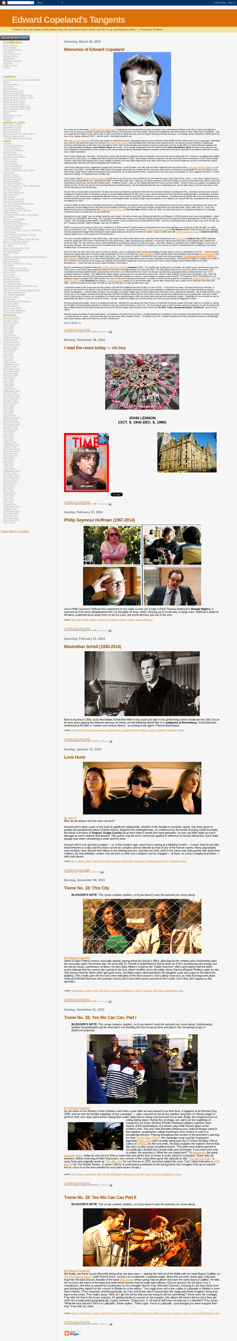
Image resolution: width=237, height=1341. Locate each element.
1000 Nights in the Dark (15, 268)
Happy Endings (146, 254)
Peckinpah (161, 730)
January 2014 (10, 516)
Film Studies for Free (13, 199)
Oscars (101, 620)
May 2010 (8, 436)
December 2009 (11, 425)
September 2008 (11, 391)
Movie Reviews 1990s (14, 104)
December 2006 (11, 344)
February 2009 (10, 402)
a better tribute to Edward (95, 178)
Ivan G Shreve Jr (11, 54)
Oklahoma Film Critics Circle (17, 264)
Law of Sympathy (12, 228)
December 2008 (11, 398)
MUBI (6, 255)
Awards (74, 730)
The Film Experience (13, 193)
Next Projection (11, 259)
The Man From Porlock (14, 244)
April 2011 (8, 460)
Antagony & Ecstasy (13, 150)
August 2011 (9, 469)
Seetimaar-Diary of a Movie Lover (20, 286)
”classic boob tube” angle (204, 278)
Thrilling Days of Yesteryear (102, 129)
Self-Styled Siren (11, 288)
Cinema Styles (10, 164)
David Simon (90, 1174)
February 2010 (10, 429)
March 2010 (9, 431)
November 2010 (11, 449)
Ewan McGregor (113, 861)
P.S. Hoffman (112, 620)
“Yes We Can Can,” (200, 1158)
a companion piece (114, 281)
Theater (131, 620)
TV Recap (147, 991)
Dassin (89, 730)
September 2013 (11, 507)
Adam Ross (9, 59)
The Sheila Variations (14, 295)
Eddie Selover (10, 45)
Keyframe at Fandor (13, 226)
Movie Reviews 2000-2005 (16, 107)
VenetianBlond (10, 306)
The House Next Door (14, 208)
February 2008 (10, 376)
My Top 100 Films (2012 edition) (19, 134)
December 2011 (11, 478)
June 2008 (8, 385)
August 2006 (9, 336)
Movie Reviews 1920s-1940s (18, 95)
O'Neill (85, 620)
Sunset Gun (9, 299)
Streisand (173, 861)
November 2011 (11, 476)
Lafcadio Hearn (73, 1155)
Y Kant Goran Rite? (13, 313)
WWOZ (141, 1143)
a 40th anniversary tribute (187, 232)
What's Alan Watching (14, 310)
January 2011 (10, 453)
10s (72, 861)
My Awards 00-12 (12, 132)
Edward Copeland (12, 61)
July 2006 (8, 333)
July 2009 (8, 413)
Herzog (106, 1174)
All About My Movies (13, 146)
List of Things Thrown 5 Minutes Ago (21, 239)
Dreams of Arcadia (12, 179)
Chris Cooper (98, 861)
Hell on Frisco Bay (12, 206)
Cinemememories (12, 168)
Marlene (135, 730)
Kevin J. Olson (10, 65)
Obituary (93, 620)
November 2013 (11, 511)
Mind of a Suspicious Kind (16, 248)
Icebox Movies (10, 213)
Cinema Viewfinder (13, 166)
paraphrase (199, 1152)
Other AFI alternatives (14, 136)
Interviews (8, 87)
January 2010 (10, 427)
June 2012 (8, 491)
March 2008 (9, 378)
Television (171, 730)
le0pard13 (8, 52)
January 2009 (10, 400)
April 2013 (8, 496)
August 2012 (9, 493)
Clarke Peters (77, 991)
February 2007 (10, 349)
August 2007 (9, 362)
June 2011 (8, 465)
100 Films (8, 266)
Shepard (122, 620)
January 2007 (10, 347)
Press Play (8, 275)
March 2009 (9, 405)
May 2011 (8, 462)
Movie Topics (9, 111)
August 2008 (9, 389)
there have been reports (117, 143)
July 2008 (8, 387)
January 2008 (10, 373)
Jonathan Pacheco (12, 50)
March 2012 (9, 485)
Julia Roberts (140, 861)
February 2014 (10, 518)
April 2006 (8, 327)
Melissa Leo (129, 991)
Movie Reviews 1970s (14, 100)
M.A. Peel (8, 246)
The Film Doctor (11, 190)
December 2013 (11, 513)
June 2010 (8, 438)
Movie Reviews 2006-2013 (16, 109)
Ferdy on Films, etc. (13, 188)
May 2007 (8, 356)
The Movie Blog (11, 253)
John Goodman (121, 1313)
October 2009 (10, 420)
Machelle (8, 63)
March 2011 (9, 458)
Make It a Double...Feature (16, 241)
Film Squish (9, 197)
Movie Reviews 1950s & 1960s (18, 98)
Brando (82, 730)
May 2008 (8, 382)
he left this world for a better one (201, 167)
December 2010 (11, 451)
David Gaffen (9, 48)
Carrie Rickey (10, 161)
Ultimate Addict (10, 304)
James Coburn (113, 730)
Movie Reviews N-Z (13, 93)
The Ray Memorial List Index (17, 138)
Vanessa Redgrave (144, 620)
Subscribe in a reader (15, 531)
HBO (96, 991)
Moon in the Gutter (12, 250)
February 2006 (10, 322)
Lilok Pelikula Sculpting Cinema (19, 235)
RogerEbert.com (11, 282)
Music (6, 113)
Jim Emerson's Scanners (15, 224)
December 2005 (11, 318)
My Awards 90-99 (12, 130)
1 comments (94, 872)
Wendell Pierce (171, 991)
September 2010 (11, 445)
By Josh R (70, 817)
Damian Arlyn (10, 57)
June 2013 (8, 500)
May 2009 (8, 409)
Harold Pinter (127, 861)
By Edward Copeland (77, 957)
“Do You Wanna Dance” (78, 1276)
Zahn (181, 991)
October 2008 (10, 393)
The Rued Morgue (12, 284)
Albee (88, 861)
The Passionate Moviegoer (16, 270)
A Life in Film (9, 233)
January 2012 (10, 480)
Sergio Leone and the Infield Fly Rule (22, 290)
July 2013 (8, 502)
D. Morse (89, 991)
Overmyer (139, 1174)
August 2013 (9, 505)
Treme (138, 991)
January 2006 (10, 320)
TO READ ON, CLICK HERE (77, 329)
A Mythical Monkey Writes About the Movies (25, 257)
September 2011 (11, 471)
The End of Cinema (13, 184)
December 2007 (11, 371)
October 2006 (10, 340)
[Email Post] (110, 332)
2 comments (102, 332)
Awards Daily (10, 153)
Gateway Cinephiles (13, 201)
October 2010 (10, 447)
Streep (165, 861)
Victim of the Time (12, 308)
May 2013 (8, 498)
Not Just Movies (11, 261)
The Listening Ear (12, 237)
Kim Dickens (105, 991)
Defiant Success (11, 177)
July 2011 (8, 467)
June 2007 (8, 358)
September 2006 (11, 338)
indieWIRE (8, 217)
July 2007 (8, 360)
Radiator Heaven (12, 279)
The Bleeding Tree (12, 155)
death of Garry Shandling (79, 141)
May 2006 (8, 329)
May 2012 (8, 489)
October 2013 (10, 509)
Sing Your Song (207, 254)
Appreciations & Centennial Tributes (21, 80)
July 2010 (8, 440)
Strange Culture (11, 297)
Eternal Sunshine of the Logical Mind (21, 186)
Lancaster (125, 730)
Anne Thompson (11, 148)
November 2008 (11, 396)
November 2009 (11, 422)
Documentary (100, 730)
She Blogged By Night (14, 293)
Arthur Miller (76, 620)
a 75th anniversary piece (112, 209)
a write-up (180, 238)
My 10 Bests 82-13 (12, 125)
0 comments (103, 741)
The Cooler (9, 173)
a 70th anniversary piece (157, 229)
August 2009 (9, 416)
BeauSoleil (126, 1279)
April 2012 (8, 487)
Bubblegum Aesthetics (14, 157)
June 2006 (8, 331)
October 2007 (10, 367)
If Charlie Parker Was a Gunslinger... (21, 215)
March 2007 (9, 351)
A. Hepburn (80, 861)
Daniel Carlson (11, 175)
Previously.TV (10, 277)
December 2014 (11, 520)
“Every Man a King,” (148, 1137)
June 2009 (8, 411)
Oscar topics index (12, 115)
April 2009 (8, 407)
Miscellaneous (10, 89)
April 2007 (8, 353)
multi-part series (71, 281)
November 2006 (11, 342)
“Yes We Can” (113, 1161)
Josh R (6, 68)
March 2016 (9, 522)
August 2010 (9, 442)
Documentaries (11, 84)
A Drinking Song (11, 181)
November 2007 (11, 369)
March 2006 (9, 324)
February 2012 (10, 482)
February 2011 (10, 456)
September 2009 (11, 418)
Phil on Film (9, 273)
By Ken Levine (10, 159)
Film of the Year (11, 195)
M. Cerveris (117, 991)
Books (6, 82)
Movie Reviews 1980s (14, 102)
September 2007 (11, 365)
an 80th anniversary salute (114, 267)
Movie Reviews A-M (13, 91)
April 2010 (8, 433)
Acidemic (8, 144)
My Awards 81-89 (12, 127)
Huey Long (145, 1140)
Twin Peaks (158, 991)
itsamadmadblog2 (12, 221)
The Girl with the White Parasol (18, 204)
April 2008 (8, 380)
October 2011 (10, 473)
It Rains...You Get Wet (14, 219)
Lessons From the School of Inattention (22, 230)
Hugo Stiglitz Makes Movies (17, 210)
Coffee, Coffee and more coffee (19, 170)
